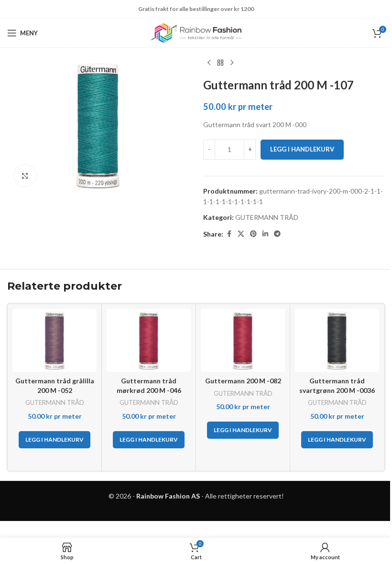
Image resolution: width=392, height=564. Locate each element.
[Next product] (232, 63)
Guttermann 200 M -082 (243, 381)
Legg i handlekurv (302, 149)
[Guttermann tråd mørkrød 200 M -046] (149, 340)
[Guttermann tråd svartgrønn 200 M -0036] (337, 340)
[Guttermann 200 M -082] (243, 340)
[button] (54, 439)
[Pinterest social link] (253, 234)
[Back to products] (220, 63)
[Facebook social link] (229, 234)
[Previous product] (209, 63)
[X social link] (241, 234)
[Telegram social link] (277, 234)
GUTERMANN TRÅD (266, 217)
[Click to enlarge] (25, 175)
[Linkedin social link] (265, 234)
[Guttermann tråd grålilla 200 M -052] (54, 340)
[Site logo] (196, 32)
